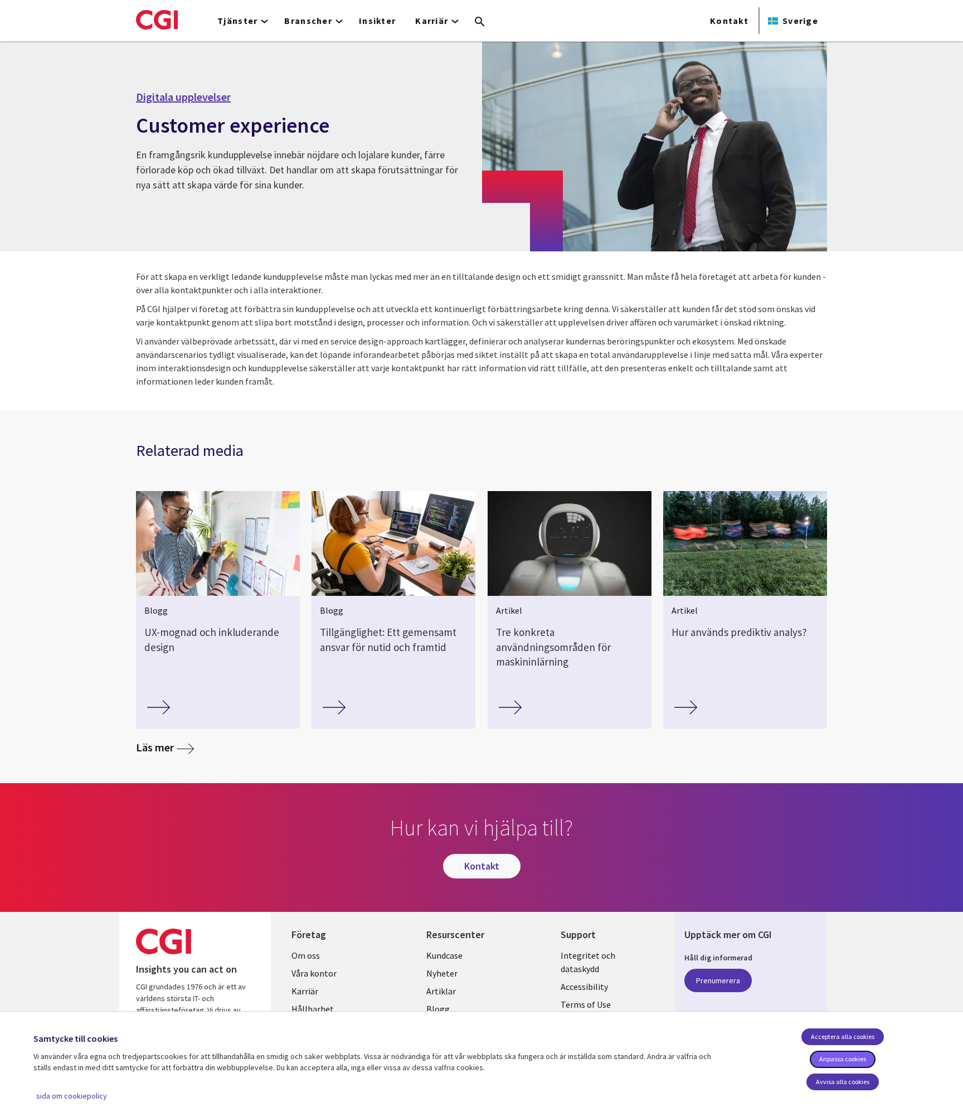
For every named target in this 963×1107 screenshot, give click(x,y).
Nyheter (442, 973)
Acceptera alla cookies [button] (842, 1036)
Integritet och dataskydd (588, 962)
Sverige (800, 20)
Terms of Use (586, 1004)
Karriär (304, 991)
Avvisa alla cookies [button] (842, 1081)
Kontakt (729, 20)
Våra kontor (314, 973)
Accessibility (584, 986)
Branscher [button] (308, 20)
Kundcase (444, 955)
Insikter (377, 20)
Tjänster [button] (237, 20)
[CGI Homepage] (157, 19)
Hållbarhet (312, 1008)
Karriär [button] (431, 20)
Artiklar (441, 991)
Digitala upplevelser (183, 97)
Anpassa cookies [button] (842, 1059)
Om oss (305, 955)
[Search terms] (480, 22)
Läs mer (155, 747)
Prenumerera (718, 980)
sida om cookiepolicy (71, 1096)
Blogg (438, 1008)
